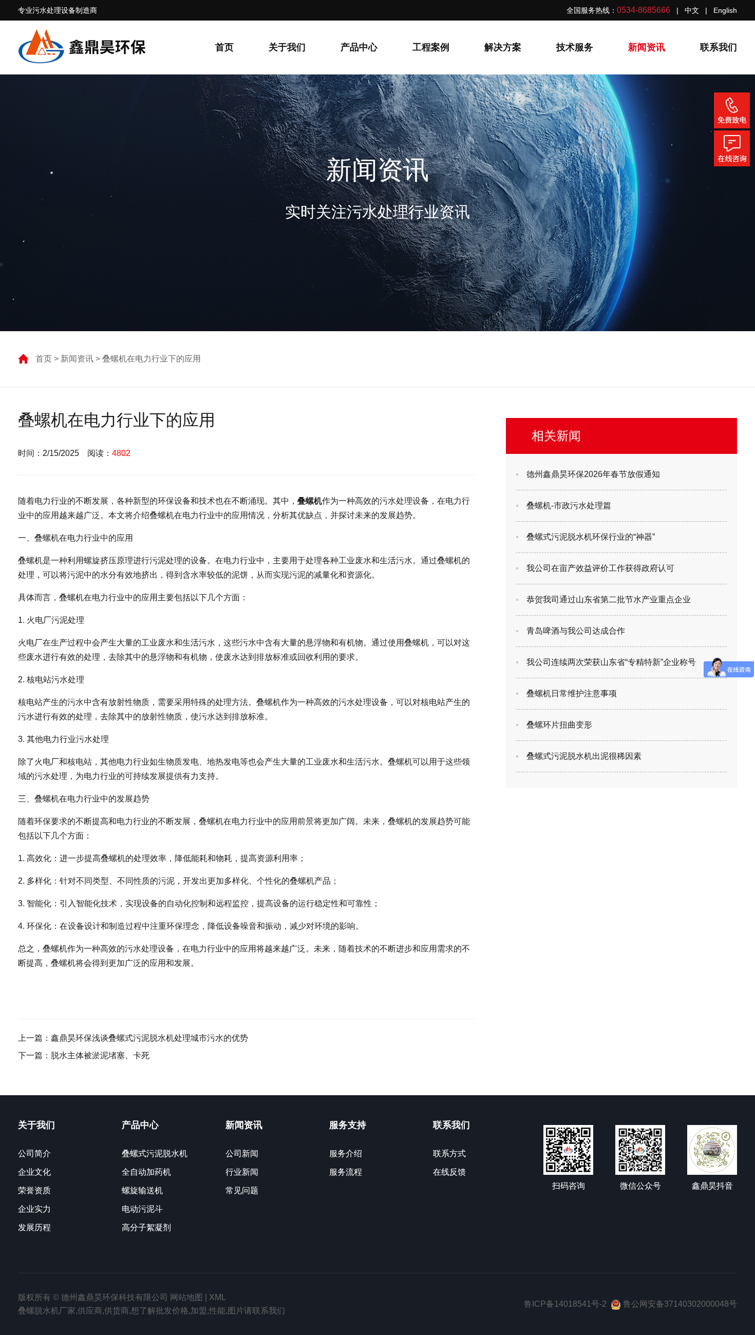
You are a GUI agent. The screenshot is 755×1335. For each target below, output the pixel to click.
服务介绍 (345, 1153)
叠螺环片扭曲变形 (559, 724)
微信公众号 (640, 1185)
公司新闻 (241, 1153)
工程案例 (430, 47)
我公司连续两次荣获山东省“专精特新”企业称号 (611, 662)
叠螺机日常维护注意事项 (571, 693)
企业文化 (34, 1172)
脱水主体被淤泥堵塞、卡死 (100, 1055)
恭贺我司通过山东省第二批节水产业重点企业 (608, 599)
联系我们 (718, 47)
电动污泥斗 (142, 1209)
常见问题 (241, 1190)
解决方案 (502, 47)
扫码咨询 (568, 1185)
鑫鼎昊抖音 (712, 1185)
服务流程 (345, 1172)
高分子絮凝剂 (146, 1227)
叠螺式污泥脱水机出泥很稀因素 (583, 756)
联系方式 (449, 1153)
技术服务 (574, 47)
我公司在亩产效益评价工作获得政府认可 (600, 568)
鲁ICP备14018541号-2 (565, 1304)
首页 (224, 47)
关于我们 (287, 47)
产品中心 (359, 47)
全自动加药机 (146, 1172)
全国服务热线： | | (652, 10)
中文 (692, 10)
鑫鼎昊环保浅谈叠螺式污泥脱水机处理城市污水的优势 (149, 1038)
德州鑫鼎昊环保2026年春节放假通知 (593, 474)
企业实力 (34, 1209)
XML (217, 1297)
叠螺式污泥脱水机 (154, 1153)
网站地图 (186, 1297)
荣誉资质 (34, 1190)
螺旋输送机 (142, 1190)
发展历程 (34, 1227)
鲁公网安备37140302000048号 (679, 1304)
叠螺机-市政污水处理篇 (568, 505)
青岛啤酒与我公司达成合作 (575, 630)
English (725, 10)
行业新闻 (241, 1172)
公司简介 (34, 1153)
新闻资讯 (646, 47)
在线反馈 (449, 1172)
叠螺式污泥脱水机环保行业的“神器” (590, 536)
